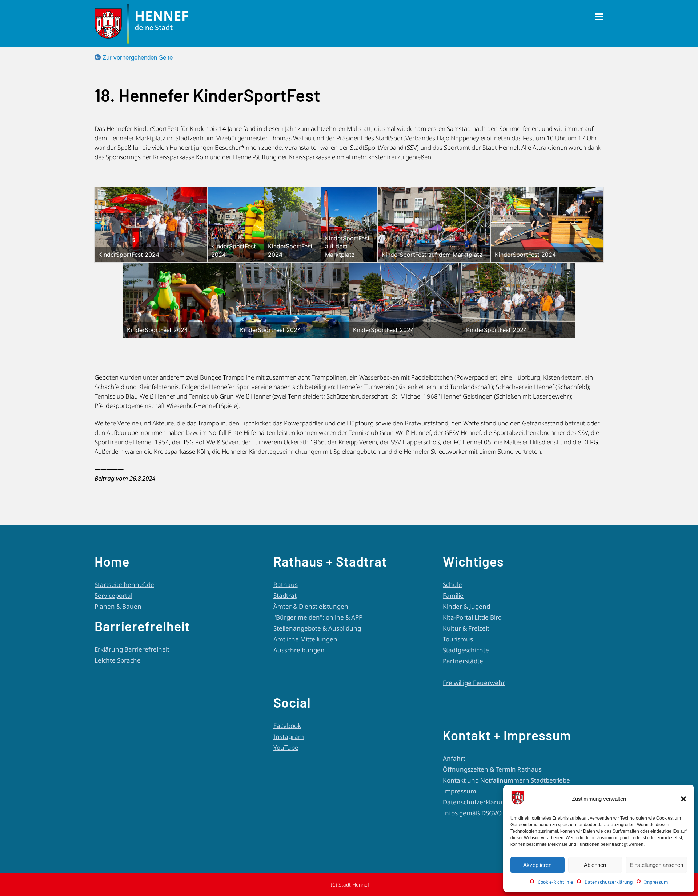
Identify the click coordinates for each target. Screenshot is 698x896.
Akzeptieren (537, 865)
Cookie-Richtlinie (555, 882)
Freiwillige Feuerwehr (474, 683)
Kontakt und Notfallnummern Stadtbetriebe (506, 780)
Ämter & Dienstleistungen (310, 606)
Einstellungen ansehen (656, 865)
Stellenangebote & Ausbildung (317, 628)
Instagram (288, 736)
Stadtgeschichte (466, 650)
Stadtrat (285, 595)
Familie (453, 595)
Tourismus (458, 639)
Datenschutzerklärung (609, 882)
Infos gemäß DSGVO (472, 813)
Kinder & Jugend (466, 606)
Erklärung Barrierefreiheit (132, 649)
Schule (452, 584)
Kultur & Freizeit (466, 628)
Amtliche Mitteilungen (305, 639)
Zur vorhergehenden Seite (138, 57)
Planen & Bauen (118, 606)
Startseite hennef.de (124, 584)
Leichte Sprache (118, 660)
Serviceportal (113, 595)
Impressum (656, 882)
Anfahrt (454, 758)
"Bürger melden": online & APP (317, 617)
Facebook (287, 725)
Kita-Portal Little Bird (472, 617)
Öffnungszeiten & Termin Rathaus (492, 769)
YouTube (285, 747)
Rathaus (285, 584)
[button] (683, 799)
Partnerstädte (463, 661)
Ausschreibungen (299, 650)
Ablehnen (595, 865)
